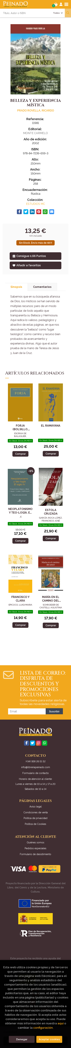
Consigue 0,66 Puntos (31, 256)
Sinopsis (16, 287)
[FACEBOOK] (26, 743)
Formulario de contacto (35, 773)
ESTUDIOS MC (35, 204)
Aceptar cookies (49, 1039)
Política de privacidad (35, 818)
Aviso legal (35, 806)
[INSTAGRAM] (38, 743)
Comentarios (42, 287)
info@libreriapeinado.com (35, 767)
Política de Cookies (35, 824)
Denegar (21, 1039)
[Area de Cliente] (61, 4)
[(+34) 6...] (44, 743)
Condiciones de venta (35, 812)
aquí (61, 1023)
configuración (43, 1027)
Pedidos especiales (35, 848)
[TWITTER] (32, 743)
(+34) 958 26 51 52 (35, 761)
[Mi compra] (56, 4)
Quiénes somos (35, 842)
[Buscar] (68, 13)
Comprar (20, 453)
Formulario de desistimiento (35, 854)
